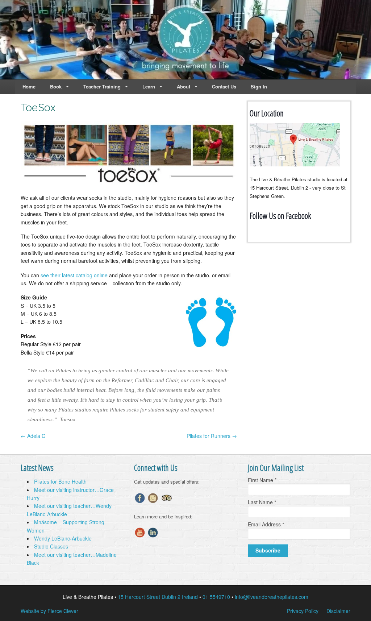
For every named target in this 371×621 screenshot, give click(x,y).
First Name (262, 480)
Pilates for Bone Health (60, 481)
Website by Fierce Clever (49, 610)
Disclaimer (338, 610)
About (183, 86)
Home (29, 86)
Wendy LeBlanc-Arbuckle (63, 538)
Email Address (266, 524)
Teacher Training (102, 86)
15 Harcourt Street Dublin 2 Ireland (158, 596)
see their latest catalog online (74, 275)
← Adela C (33, 435)
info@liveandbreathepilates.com (271, 596)
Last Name (262, 502)
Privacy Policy (302, 610)
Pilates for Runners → (212, 435)
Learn (148, 86)
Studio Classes (51, 546)
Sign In (259, 86)
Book (56, 86)
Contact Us (224, 86)
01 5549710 (216, 596)
